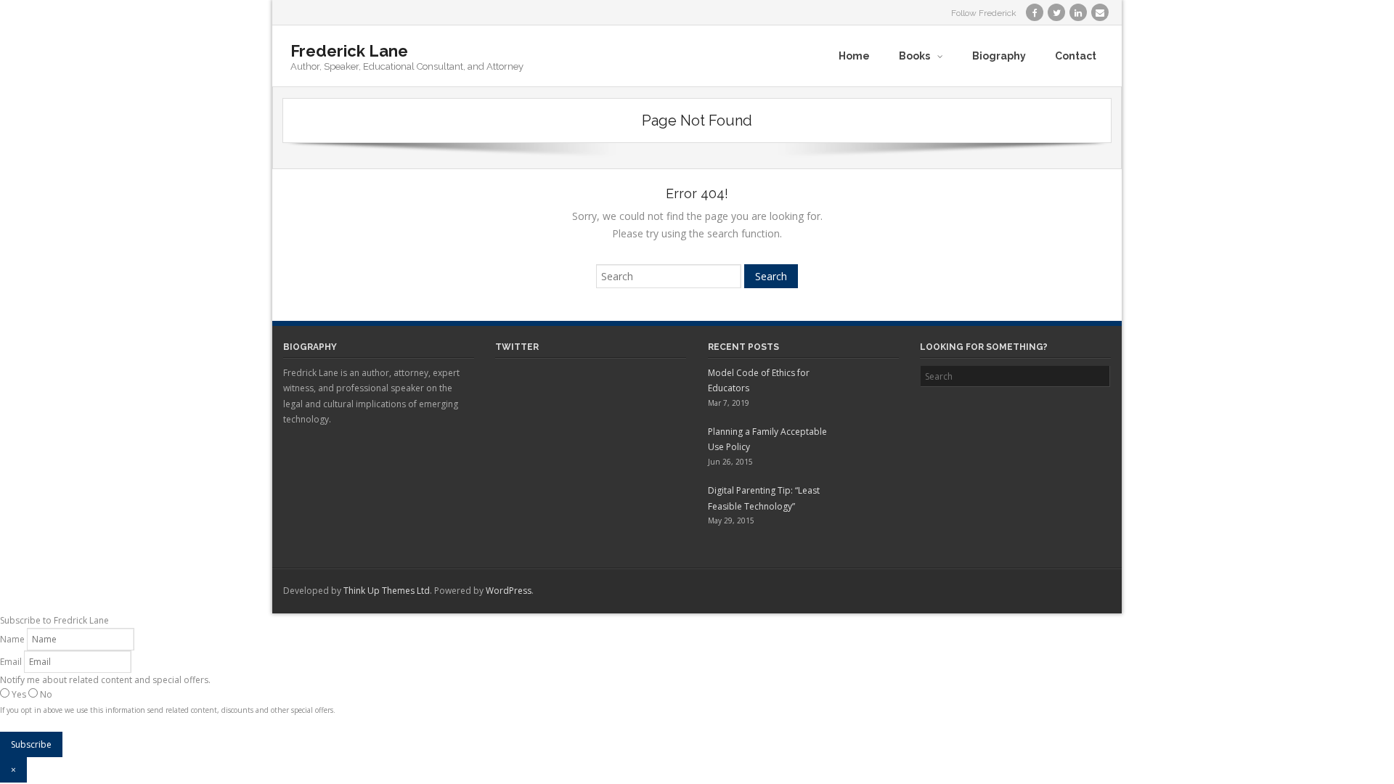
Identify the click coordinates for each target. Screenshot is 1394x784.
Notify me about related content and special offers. (105, 680)
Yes (18, 694)
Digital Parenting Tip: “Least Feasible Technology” (764, 498)
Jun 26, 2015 (730, 462)
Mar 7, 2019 (728, 403)
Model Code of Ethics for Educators (759, 381)
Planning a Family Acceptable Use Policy (767, 439)
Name (12, 639)
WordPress (508, 590)
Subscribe (31, 744)
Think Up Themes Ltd (386, 590)
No (45, 694)
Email (11, 662)
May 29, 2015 (731, 520)
